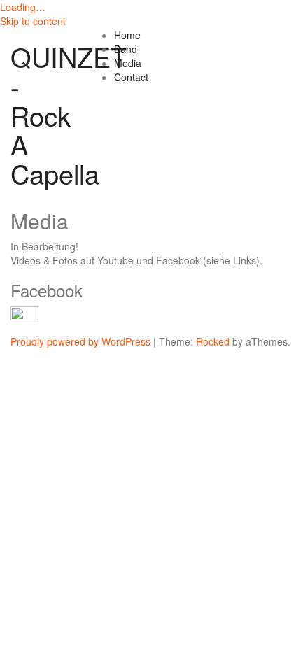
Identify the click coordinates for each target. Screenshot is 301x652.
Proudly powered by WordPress (80, 341)
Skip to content (33, 21)
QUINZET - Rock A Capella (68, 114)
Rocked (213, 341)
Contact (131, 77)
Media (127, 63)
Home (127, 35)
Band (125, 49)
